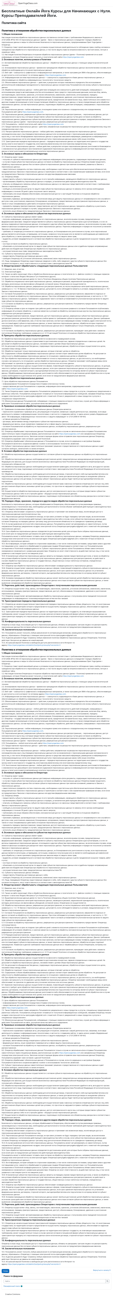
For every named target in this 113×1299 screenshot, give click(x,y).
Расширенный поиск (12, 1286)
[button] (22, 1286)
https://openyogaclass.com (73, 57)
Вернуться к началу (101, 1270)
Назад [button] (5, 1271)
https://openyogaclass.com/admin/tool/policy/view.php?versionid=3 (34, 645)
